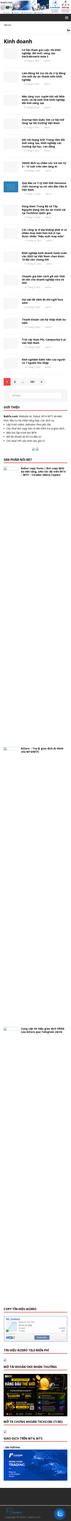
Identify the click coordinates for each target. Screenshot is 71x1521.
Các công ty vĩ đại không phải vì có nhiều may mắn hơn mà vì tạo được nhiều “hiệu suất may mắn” (44, 233)
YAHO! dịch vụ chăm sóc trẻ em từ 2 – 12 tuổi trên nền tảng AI (44, 164)
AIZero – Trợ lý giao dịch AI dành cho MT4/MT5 (42, 750)
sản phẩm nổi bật (18, 460)
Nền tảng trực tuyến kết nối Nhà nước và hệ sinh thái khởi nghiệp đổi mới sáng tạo (43, 100)
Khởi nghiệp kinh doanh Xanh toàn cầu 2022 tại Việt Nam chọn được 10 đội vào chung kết (44, 256)
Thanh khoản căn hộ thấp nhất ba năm (44, 321)
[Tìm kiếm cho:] (35, 396)
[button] (66, 17)
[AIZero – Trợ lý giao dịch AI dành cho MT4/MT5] (11, 1017)
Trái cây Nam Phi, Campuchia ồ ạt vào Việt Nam (44, 341)
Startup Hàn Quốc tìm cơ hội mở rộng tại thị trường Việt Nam (43, 121)
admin (47, 60)
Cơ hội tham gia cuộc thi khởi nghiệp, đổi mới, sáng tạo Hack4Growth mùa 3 (41, 53)
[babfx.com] (35, 11)
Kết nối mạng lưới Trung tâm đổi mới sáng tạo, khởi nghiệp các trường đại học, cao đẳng (43, 143)
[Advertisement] (37, 1496)
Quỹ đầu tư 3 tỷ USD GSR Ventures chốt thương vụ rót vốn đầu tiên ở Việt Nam (44, 186)
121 (32, 381)
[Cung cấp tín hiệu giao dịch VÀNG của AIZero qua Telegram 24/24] (11, 1297)
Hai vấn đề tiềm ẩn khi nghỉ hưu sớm (42, 301)
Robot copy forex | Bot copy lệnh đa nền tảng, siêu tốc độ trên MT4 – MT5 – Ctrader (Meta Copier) (43, 472)
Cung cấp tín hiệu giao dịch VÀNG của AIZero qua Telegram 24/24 (42, 1030)
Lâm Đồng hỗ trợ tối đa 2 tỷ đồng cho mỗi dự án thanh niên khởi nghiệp (44, 76)
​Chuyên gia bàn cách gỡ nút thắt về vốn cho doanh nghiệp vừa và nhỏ (43, 280)
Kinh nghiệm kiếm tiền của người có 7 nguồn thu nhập (43, 361)
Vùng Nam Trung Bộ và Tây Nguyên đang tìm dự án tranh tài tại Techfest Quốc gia (44, 210)
